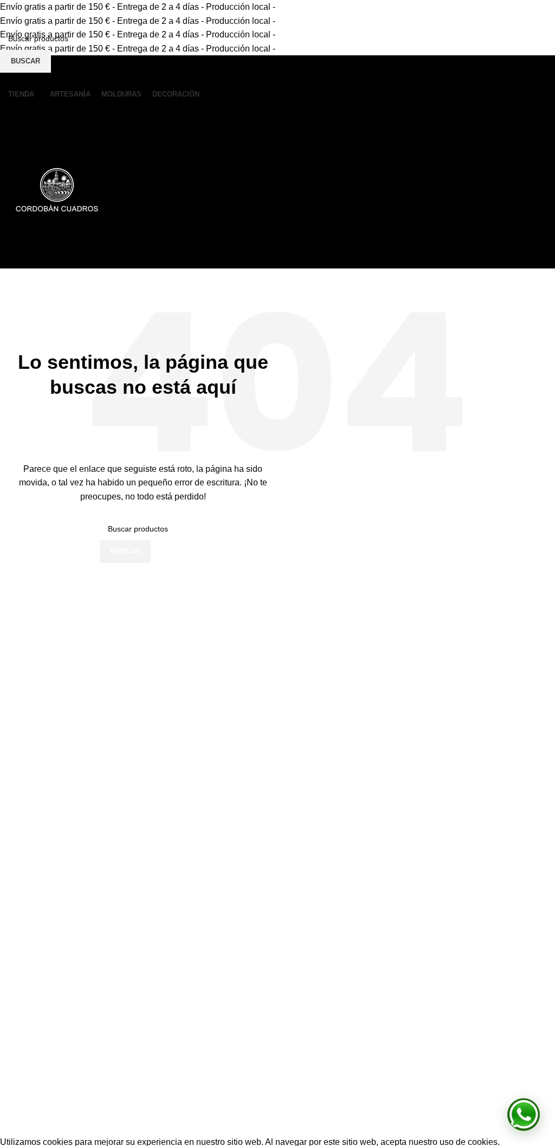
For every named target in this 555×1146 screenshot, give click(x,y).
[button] (523, 1114)
